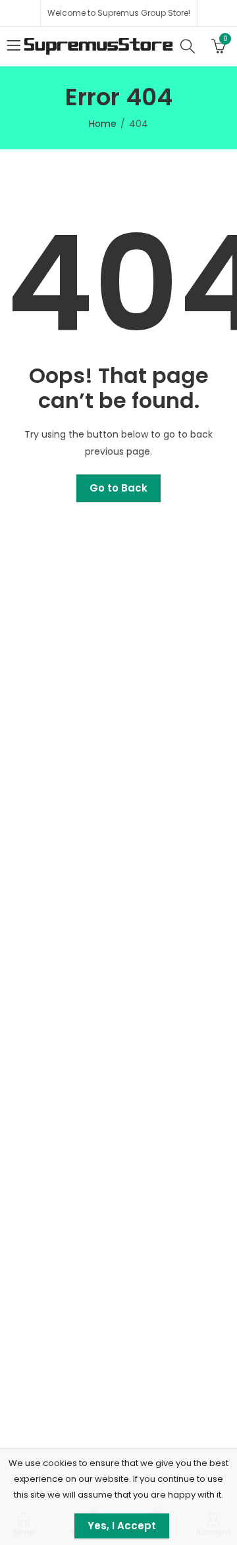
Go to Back (118, 488)
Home (103, 123)
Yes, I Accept (122, 1525)
